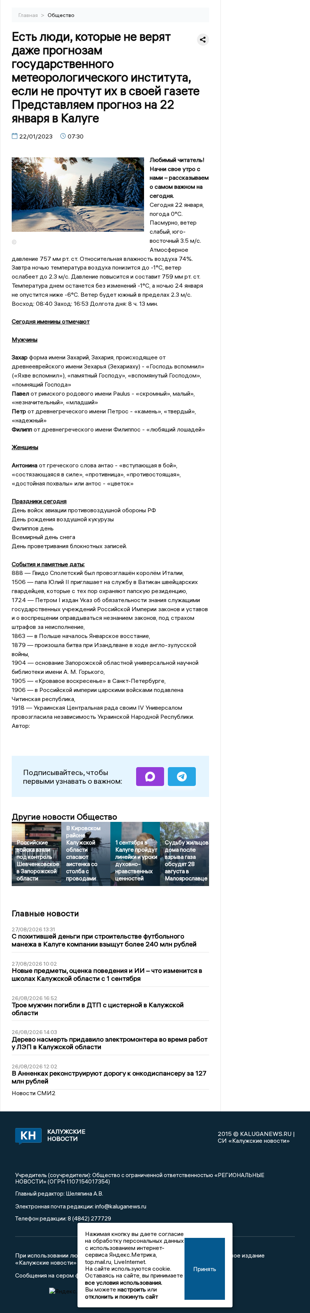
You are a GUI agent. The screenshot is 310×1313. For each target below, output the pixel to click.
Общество (61, 15)
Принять (204, 1269)
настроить (132, 1289)
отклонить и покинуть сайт (121, 1296)
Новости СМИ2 (34, 1093)
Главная (29, 15)
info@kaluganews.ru (120, 1206)
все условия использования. (123, 1282)
